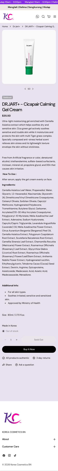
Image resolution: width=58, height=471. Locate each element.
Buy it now (29, 349)
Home (5, 26)
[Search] (43, 16)
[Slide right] (33, 89)
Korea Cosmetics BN (21, 464)
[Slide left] (25, 89)
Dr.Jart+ (16, 26)
